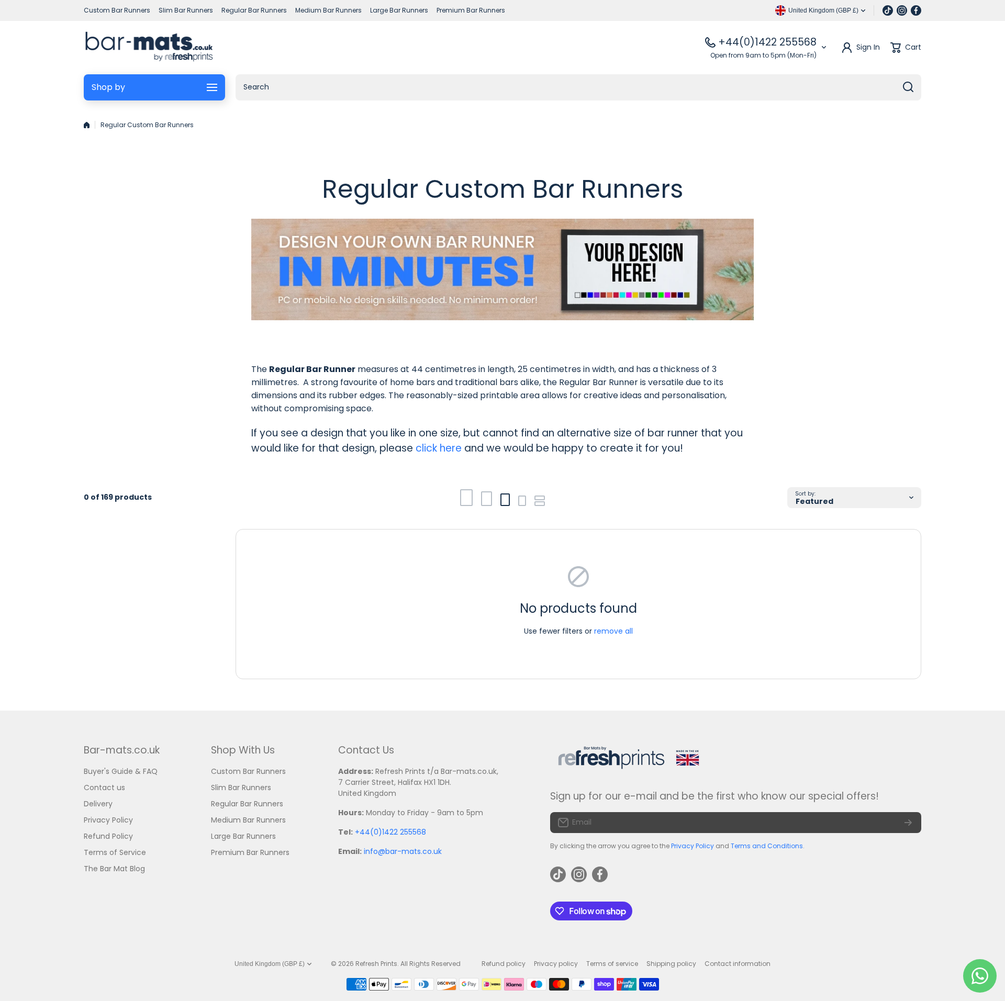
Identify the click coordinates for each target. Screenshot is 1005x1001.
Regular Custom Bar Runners (147, 124)
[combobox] (578, 87)
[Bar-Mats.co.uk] (149, 47)
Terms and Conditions (767, 845)
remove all (613, 631)
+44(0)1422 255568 (767, 42)
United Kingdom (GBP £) (269, 964)
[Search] (908, 87)
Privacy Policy (692, 845)
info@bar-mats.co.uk (403, 851)
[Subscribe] (908, 822)
